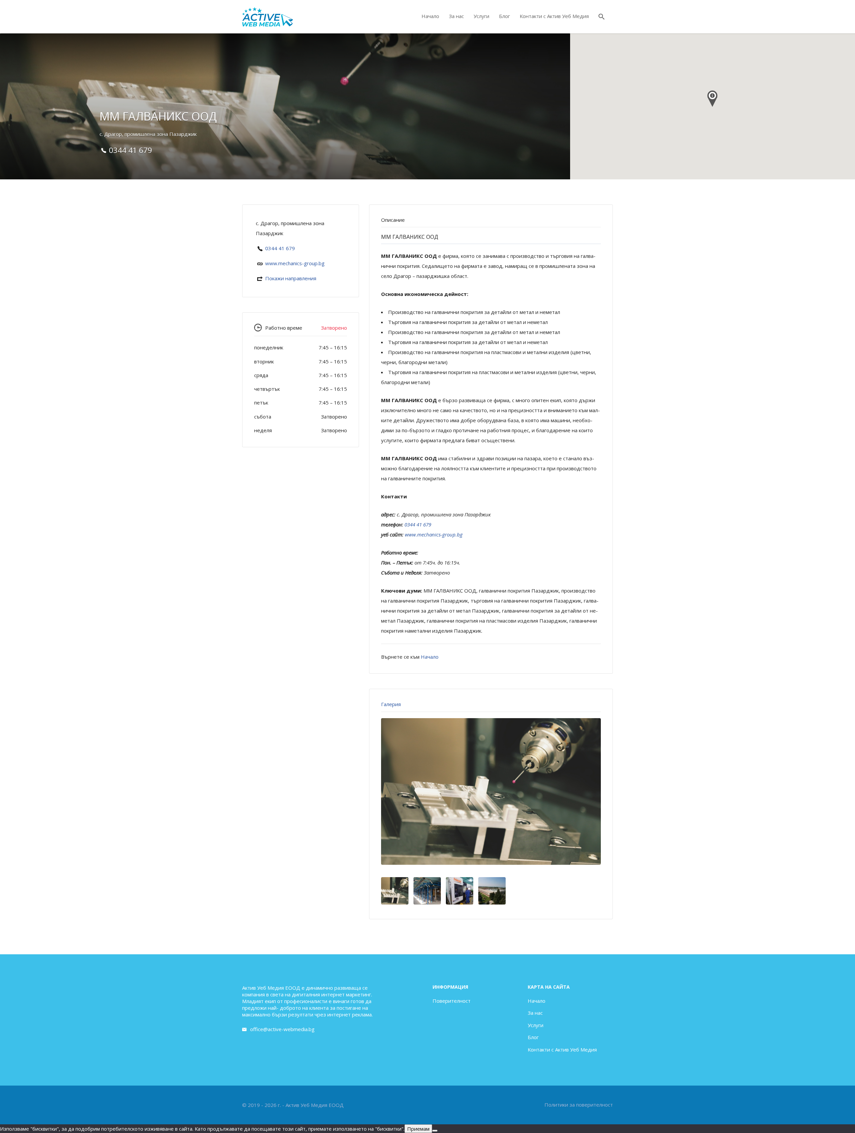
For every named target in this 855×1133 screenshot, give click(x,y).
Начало (430, 16)
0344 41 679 (280, 248)
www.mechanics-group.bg (295, 263)
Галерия (391, 704)
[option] (491, 791)
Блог (504, 16)
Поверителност (452, 1000)
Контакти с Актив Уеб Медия (554, 16)
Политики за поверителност (578, 1104)
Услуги (481, 16)
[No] (435, 1131)
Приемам (418, 1128)
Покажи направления (290, 278)
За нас (456, 16)
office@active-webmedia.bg (282, 1029)
